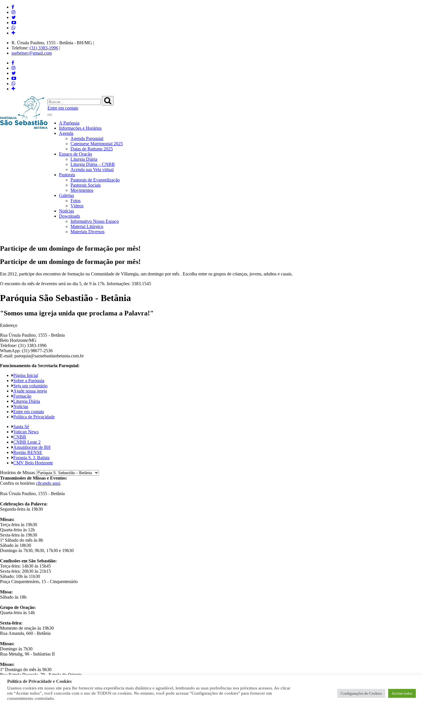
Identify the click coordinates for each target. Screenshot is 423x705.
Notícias (66, 210)
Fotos (75, 200)
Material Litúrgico (86, 226)
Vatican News (26, 431)
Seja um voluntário (30, 385)
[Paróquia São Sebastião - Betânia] (23, 112)
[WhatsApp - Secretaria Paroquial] (14, 27)
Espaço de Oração (75, 154)
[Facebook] (13, 7)
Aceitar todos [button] (402, 693)
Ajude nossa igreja (30, 390)
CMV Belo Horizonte (33, 462)
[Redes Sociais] (13, 32)
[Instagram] (14, 12)
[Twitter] (14, 17)
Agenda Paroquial (86, 138)
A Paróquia (69, 122)
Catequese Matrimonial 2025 (96, 143)
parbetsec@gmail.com (32, 53)
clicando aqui (48, 483)
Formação (22, 396)
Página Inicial (25, 375)
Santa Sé (21, 426)
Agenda (66, 133)
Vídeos (76, 205)
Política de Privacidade (34, 416)
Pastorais (67, 174)
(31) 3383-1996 (44, 47)
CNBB (19, 436)
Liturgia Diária (83, 159)
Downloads (69, 216)
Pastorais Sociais (85, 185)
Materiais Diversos (87, 231)
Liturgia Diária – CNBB (92, 164)
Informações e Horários (80, 128)
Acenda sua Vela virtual (92, 169)
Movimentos (81, 190)
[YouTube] (14, 22)
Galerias (66, 195)
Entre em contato (62, 108)
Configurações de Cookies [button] (361, 693)
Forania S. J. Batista (31, 457)
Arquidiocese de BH (32, 447)
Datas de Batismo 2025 (91, 148)
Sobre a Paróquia (28, 380)
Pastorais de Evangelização (95, 179)
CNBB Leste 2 (27, 442)
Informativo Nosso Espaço (94, 221)
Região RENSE (27, 452)
